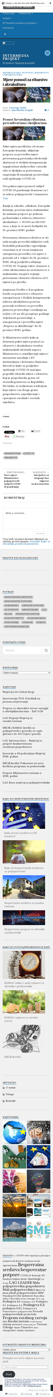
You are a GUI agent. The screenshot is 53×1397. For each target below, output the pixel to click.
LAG (44, 610)
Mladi (8, 614)
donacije (36, 1275)
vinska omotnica (26, 1330)
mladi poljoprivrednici (23, 1293)
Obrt (38, 1299)
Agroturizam (10, 1265)
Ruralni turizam (18, 1321)
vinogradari (9, 1330)
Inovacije (34, 1279)
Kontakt (11, 1100)
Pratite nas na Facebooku (20, 558)
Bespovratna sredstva (18, 597)
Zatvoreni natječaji (17, 626)
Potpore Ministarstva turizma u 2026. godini (22, 774)
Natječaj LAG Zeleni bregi (18, 692)
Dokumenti (25, 13)
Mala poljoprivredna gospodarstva (24, 1284)
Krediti (5, 1283)
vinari (17, 1327)
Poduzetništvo (14, 618)
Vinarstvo (27, 1327)
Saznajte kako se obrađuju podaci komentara (26, 542)
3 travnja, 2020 (17, 108)
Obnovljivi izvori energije (22, 1299)
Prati (9, 1374)
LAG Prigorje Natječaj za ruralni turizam (18, 719)
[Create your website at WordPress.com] (26, 3)
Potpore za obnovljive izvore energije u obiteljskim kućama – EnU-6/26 (25, 710)
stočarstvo (17, 1324)
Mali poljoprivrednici (19, 1290)
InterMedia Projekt (16, 57)
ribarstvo (11, 458)
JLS (42, 1279)
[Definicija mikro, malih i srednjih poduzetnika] (38, 1230)
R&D (5, 1322)
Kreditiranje (30, 610)
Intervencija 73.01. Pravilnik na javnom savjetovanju (21, 700)
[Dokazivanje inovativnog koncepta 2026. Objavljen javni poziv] (38, 1181)
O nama (11, 1087)
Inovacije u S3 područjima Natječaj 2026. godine (24, 755)
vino (36, 1327)
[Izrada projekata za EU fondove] (38, 1157)
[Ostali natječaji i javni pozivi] (38, 1133)
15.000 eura (23, 1255)
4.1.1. (14, 1256)
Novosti (27, 73)
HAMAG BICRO (20, 1279)
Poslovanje (9, 13)
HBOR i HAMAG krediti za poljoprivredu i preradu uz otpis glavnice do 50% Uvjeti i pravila (22, 730)
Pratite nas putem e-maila (21, 1353)
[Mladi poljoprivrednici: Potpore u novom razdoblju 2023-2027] (14, 1181)
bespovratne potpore (18, 601)
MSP (41, 1293)
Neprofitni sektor (27, 614)
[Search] (5, 34)
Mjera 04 (40, 1290)
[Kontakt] (14, 1133)
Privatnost (8, 28)
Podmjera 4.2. (28, 1302)
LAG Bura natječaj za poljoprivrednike (26, 782)
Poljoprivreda (37, 618)
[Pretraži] (46, 650)
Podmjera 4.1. (12, 1301)
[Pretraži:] (26, 650)
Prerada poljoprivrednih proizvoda (23, 1313)
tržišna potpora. (29, 1325)
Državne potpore (33, 605)
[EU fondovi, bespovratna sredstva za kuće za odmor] (14, 1230)
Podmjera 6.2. (15, 1305)
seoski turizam (36, 1322)
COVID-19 (29, 453)
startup (7, 1324)
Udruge (41, 622)
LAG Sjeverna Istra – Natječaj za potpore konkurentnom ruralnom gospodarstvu (22, 743)
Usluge (10, 1094)
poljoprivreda (25, 1311)
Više (5, 198)
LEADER (25, 1283)
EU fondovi (11, 610)
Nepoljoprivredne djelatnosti (18, 1296)
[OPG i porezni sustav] (14, 1157)
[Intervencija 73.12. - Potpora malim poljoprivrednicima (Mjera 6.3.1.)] (14, 1206)
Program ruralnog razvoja (25, 1318)
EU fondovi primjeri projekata (19, 23)
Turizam (27, 622)
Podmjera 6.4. (30, 1308)
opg (42, 1299)
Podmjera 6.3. (34, 1305)
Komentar (40, 533)
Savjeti (6, 18)
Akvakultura (12, 73)
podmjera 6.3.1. (12, 1308)
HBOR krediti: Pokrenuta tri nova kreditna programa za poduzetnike (24, 765)
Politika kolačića (34, 1386)
